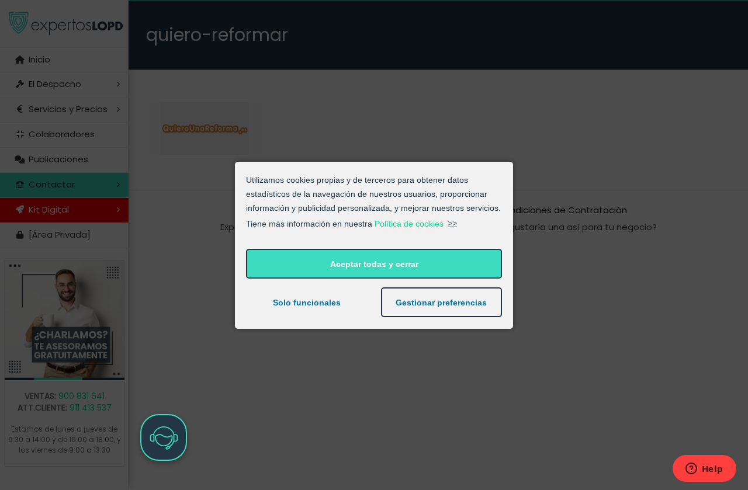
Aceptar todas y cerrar (374, 264)
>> (452, 223)
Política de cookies (409, 223)
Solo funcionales (307, 302)
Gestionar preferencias (441, 302)
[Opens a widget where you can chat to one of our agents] (704, 469)
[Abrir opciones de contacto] (163, 437)
